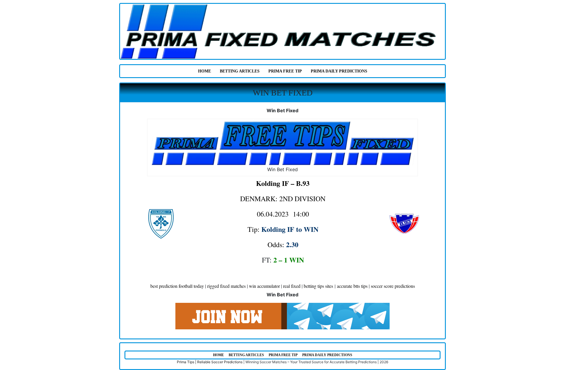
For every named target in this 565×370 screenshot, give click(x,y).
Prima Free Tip (285, 71)
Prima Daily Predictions (339, 71)
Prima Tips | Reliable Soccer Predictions (209, 362)
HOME (204, 71)
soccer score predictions (393, 286)
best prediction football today (177, 286)
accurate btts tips (352, 286)
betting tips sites (318, 286)
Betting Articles (240, 71)
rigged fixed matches (226, 286)
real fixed (291, 286)
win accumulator (264, 286)
